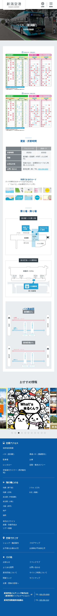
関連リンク (7, 578)
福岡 (4, 515)
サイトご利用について (38, 573)
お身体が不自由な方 (37, 548)
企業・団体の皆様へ (11, 583)
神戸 (4, 510)
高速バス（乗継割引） (38, 454)
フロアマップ (35, 543)
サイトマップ (35, 578)
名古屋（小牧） (8, 501)
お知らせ (6, 562)
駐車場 (5, 460)
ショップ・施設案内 (11, 543)
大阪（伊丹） (8, 506)
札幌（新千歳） (8, 487)
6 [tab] (28, 433)
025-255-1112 (44, 600)
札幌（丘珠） (8, 492)
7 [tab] (31, 433)
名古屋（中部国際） (10, 497)
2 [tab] (15, 433)
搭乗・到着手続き (10, 525)
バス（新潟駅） (9, 454)
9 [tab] (38, 433)
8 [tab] (35, 433)
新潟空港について (10, 573)
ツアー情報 (7, 528)
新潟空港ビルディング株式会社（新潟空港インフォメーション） (17, 594)
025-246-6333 (43, 169)
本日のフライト (9, 521)
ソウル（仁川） (34, 487)
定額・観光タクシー (37, 465)
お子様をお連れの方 (11, 548)
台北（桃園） (34, 492)
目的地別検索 (8, 448)
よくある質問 (8, 567)
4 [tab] (22, 433)
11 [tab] (45, 433)
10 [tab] (41, 433)
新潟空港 (14, 4)
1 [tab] (12, 433)
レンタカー (7, 465)
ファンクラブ (35, 562)
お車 (31, 460)
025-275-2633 (44, 594)
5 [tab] (25, 433)
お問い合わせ (35, 567)
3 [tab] (18, 433)
